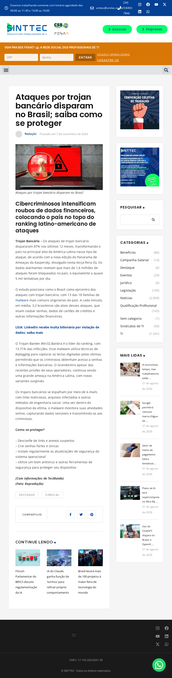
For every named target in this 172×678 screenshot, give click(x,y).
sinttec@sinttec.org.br (109, 8)
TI (121, 334)
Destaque (27, 495)
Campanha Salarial (134, 260)
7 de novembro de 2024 (72, 134)
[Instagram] (139, 4)
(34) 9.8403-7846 (128, 8)
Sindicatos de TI (132, 326)
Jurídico (126, 283)
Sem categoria (131, 318)
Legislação (128, 290)
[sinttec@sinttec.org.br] (92, 8)
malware (21, 300)
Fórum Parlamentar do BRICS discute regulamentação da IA (26, 582)
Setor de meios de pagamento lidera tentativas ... (149, 454)
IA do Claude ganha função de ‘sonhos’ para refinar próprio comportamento (58, 582)
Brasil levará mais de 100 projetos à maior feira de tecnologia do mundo (89, 582)
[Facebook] (148, 4)
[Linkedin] (139, 11)
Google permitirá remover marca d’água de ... (150, 411)
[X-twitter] (164, 4)
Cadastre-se (108, 60)
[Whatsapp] (148, 11)
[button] (6, 70)
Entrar (85, 57)
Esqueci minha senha (113, 54)
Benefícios (128, 252)
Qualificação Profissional (138, 305)
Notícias (126, 298)
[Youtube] (156, 4)
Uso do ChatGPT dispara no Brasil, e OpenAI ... (148, 535)
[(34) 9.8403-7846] (119, 8)
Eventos (126, 275)
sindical (52, 495)
